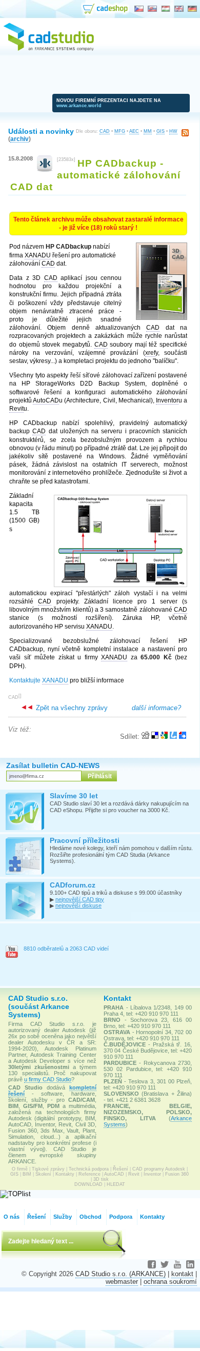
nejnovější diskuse (78, 905)
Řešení (120, 1169)
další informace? (156, 708)
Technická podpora (89, 1169)
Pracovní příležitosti (84, 840)
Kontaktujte (38, 680)
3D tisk (101, 1179)
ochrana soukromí (170, 1281)
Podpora (120, 1217)
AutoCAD (114, 1174)
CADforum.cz (72, 885)
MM (148, 131)
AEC (134, 131)
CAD (104, 131)
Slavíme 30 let (74, 796)
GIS (160, 131)
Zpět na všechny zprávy (71, 708)
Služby (62, 1217)
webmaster (122, 1281)
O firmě (20, 1169)
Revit (133, 1174)
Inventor (152, 1174)
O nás (11, 1217)
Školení (43, 1174)
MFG (119, 131)
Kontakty (64, 1174)
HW (173, 131)
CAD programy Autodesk (158, 1169)
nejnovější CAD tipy (79, 899)
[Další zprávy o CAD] (45, 169)
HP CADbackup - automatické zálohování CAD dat (95, 174)
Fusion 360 (177, 1174)
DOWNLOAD (88, 1184)
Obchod (90, 1217)
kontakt (182, 1274)
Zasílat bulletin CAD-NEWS (52, 765)
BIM (27, 1174)
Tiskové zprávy (48, 1169)
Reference (89, 1174)
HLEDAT (116, 1184)
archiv (19, 138)
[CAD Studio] (49, 49)
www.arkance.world (79, 105)
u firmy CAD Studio (47, 1079)
